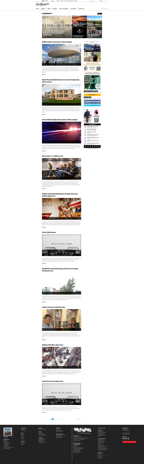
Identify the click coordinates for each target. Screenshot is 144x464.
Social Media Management (78, 448)
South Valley (100, 458)
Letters (22, 444)
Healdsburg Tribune (101, 440)
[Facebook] (100, 1)
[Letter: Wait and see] (61, 245)
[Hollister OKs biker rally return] (61, 358)
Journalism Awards (125, 430)
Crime (22, 436)
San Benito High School (42, 435)
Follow (98, 105)
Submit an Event (41, 441)
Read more (44, 74)
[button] (105, 8)
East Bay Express (101, 431)
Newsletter (5, 440)
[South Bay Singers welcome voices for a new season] (79, 32)
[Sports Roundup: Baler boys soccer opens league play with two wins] (61, 95)
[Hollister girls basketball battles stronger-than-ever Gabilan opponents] (61, 209)
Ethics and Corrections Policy (9, 447)
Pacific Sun (100, 436)
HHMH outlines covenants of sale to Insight (57, 42)
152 (60, 419)
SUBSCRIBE (6, 436)
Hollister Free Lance (101, 442)
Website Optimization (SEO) (78, 447)
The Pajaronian (100, 448)
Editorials (22, 443)
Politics (22, 438)
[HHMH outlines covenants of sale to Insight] (61, 55)
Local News (23, 434)
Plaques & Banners (7, 448)
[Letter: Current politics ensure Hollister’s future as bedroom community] (57, 29)
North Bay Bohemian (101, 434)
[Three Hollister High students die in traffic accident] (61, 132)
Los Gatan (99, 444)
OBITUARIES (58, 428)
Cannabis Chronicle (101, 455)
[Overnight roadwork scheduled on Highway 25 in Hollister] (79, 21)
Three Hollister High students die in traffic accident (60, 120)
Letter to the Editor (7, 442)
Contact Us (5, 441)
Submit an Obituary (59, 431)
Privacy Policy (6, 445)
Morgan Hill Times (101, 445)
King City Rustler (101, 443)
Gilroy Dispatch (100, 439)
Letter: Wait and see (49, 232)
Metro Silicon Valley (101, 433)
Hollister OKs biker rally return (52, 345)
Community (23, 442)
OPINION (22, 441)
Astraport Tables (59, 436)
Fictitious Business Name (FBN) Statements (81, 438)
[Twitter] (128, 438)
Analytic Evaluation (76, 451)
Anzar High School (41, 434)
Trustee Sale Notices (76, 440)
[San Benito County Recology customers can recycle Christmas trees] (61, 284)
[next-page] (63, 419)
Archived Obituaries (59, 430)
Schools (22, 437)
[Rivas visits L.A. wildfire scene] (61, 169)
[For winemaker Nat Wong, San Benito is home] (94, 21)
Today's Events (41, 440)
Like (99, 100)
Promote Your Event (41, 442)
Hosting (74, 446)
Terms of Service (6, 446)
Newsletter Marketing (77, 452)
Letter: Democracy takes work (52, 381)
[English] (52, 0)
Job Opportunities (125, 429)
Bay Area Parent (101, 453)
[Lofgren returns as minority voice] (61, 320)
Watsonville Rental (59, 437)
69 (55, 419)
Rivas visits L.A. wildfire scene (52, 156)
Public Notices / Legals (77, 436)
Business (22, 435)
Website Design (76, 445)
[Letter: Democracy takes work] (61, 394)
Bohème (99, 454)
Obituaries (57, 429)
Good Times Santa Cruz (102, 432)
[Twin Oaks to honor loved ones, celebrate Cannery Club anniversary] (94, 32)
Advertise (22, 429)
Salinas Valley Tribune (101, 447)
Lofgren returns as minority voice (53, 307)
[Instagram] (101, 1)
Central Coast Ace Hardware (61, 435)
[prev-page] (43, 419)
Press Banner (100, 446)
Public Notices (23, 430)
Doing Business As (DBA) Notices (79, 439)
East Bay (99, 457)
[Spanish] (53, 0)
